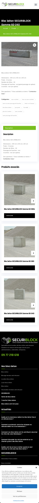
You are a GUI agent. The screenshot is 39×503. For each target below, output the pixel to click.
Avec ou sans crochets (28, 99)
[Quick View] (33, 200)
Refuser (19, 491)
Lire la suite (9, 215)
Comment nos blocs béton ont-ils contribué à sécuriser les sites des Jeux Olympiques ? (19, 433)
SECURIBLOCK (5, 393)
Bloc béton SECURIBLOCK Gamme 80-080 (19, 261)
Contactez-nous (8, 159)
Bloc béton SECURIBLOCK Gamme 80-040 (19, 313)
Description (9, 128)
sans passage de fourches (10, 115)
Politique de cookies (18, 500)
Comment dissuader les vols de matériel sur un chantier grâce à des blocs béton (17, 440)
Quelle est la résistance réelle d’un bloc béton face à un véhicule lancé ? (18, 418)
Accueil (5, 28)
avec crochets (15, 99)
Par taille (25, 107)
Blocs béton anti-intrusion (10, 404)
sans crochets (18, 111)
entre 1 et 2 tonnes (29, 103)
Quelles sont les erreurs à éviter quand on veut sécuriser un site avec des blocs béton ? (16, 448)
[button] (36, 467)
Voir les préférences (19, 496)
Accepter (19, 486)
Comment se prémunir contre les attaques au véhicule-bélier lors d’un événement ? (16, 425)
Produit (13, 28)
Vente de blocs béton (8, 397)
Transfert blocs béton (8, 400)
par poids (17, 107)
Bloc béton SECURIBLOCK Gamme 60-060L (19, 209)
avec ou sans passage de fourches (12, 103)
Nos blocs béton (7, 107)
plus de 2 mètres (7, 111)
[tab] (19, 128)
